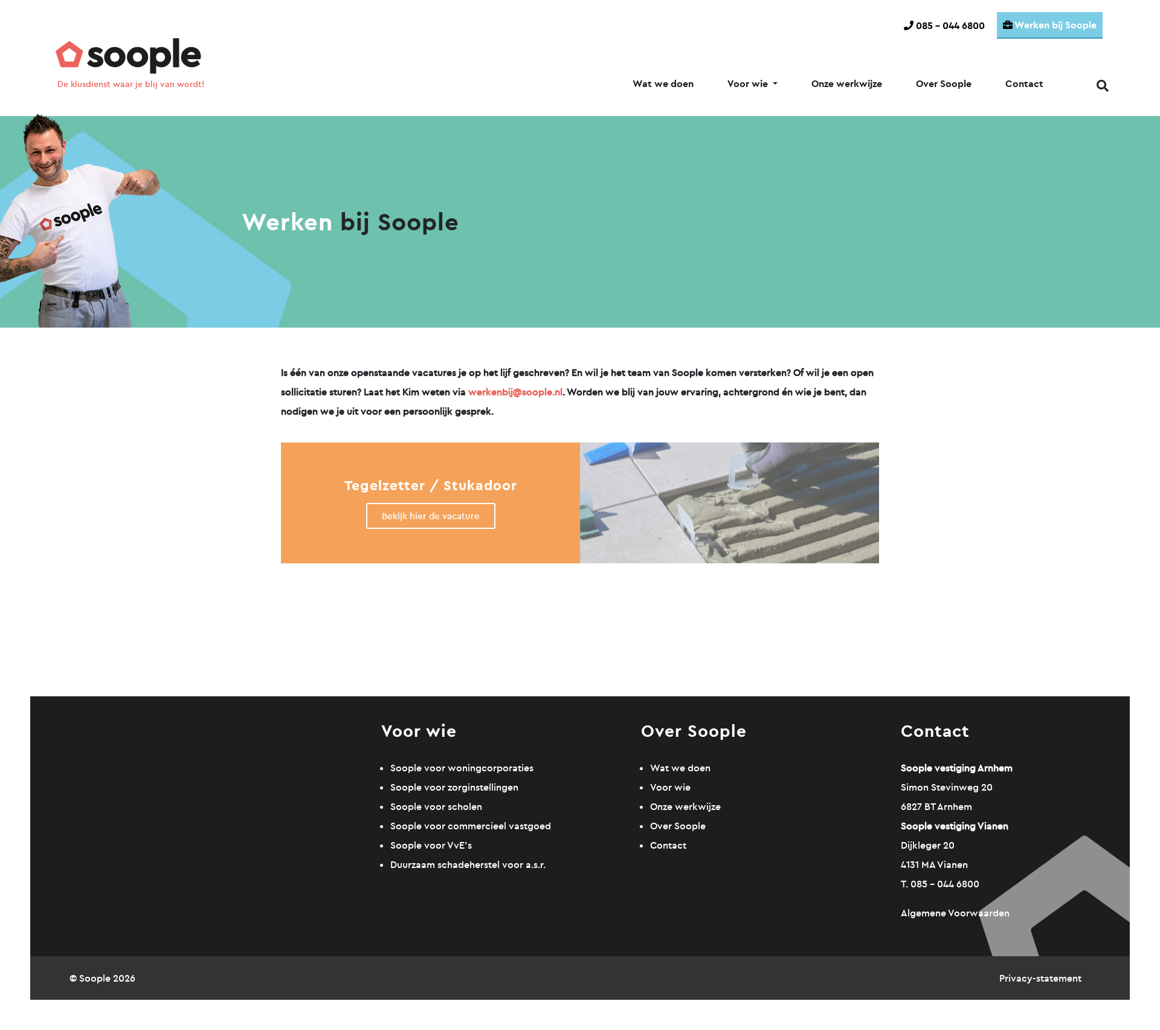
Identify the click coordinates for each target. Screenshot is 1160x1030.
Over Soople (943, 83)
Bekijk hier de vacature (431, 516)
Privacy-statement (1040, 978)
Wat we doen (663, 83)
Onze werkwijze (846, 83)
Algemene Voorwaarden (955, 913)
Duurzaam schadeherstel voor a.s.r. (468, 864)
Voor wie (748, 83)
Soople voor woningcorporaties (461, 768)
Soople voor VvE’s (431, 845)
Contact (1024, 83)
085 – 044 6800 (949, 25)
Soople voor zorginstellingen (454, 787)
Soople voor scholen (436, 806)
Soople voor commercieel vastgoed (470, 826)
